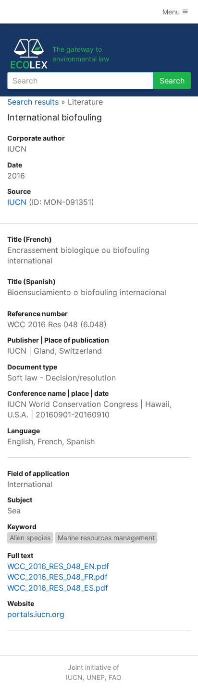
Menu (172, 12)
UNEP (96, 677)
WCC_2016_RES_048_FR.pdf (57, 577)
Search (172, 80)
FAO (115, 677)
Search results (33, 102)
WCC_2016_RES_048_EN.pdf (58, 566)
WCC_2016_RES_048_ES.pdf (57, 588)
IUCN (16, 202)
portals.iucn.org (35, 614)
